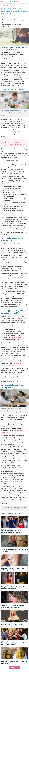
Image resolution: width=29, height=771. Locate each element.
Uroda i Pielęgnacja (6, 566)
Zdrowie (3, 5)
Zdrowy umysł (4, 641)
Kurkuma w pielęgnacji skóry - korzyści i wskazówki (14, 662)
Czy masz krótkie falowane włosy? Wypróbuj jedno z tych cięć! (12, 606)
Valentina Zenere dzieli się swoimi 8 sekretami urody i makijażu (12, 625)
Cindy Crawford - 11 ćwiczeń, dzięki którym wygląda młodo (12, 587)
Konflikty (3, 548)
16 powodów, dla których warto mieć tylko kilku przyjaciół (13, 643)
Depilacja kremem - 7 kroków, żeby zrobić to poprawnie (12, 569)
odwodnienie (12, 278)
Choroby (8, 5)
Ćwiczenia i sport (5, 529)
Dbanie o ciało (4, 660)
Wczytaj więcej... (14, 667)
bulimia (20, 206)
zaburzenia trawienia (17, 337)
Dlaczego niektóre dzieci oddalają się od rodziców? (14, 550)
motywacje (19, 171)
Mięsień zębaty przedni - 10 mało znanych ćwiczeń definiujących (12, 531)
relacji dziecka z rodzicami (15, 481)
